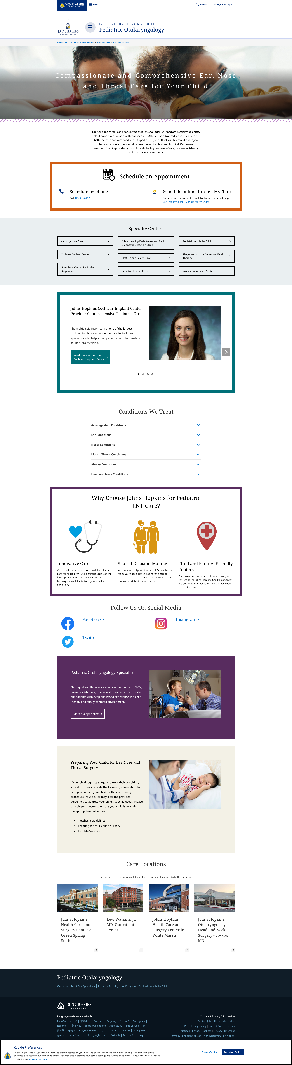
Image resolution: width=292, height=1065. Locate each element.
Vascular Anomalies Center (198, 271)
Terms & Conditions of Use (185, 1035)
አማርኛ (73, 1021)
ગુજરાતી (61, 1035)
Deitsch (115, 1035)
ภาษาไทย (74, 1035)
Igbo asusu (115, 1025)
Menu (94, 6)
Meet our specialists (86, 714)
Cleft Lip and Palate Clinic (136, 258)
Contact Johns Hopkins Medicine (216, 1021)
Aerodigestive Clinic (72, 241)
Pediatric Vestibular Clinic (197, 241)
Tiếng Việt (75, 1025)
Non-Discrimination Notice (219, 1035)
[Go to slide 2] (143, 374)
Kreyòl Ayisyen (87, 1030)
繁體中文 (85, 1021)
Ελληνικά (139, 1030)
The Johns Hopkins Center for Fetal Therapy (203, 256)
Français (98, 1021)
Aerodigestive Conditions (108, 425)
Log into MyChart (173, 201)
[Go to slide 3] (148, 374)
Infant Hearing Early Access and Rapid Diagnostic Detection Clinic (143, 243)
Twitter (89, 637)
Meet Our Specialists (83, 986)
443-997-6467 (82, 198)
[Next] (226, 352)
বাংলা (144, 1025)
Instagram (186, 619)
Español (61, 1021)
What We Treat (103, 42)
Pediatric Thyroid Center (136, 271)
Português (139, 1021)
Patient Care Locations (222, 1026)
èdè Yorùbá (132, 1025)
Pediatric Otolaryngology (131, 29)
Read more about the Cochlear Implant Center (89, 357)
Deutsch (114, 1030)
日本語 (60, 1030)
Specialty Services (121, 42)
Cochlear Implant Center (75, 254)
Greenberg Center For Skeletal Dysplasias (78, 269)
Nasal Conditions (103, 444)
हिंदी (105, 1035)
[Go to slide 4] (152, 374)
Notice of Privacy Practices (196, 1031)
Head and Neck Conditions (109, 474)
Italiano (61, 1025)
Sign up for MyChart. (197, 201)
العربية (102, 1030)
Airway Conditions (103, 464)
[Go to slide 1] (138, 374)
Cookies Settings (210, 1052)
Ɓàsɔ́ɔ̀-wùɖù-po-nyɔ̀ (95, 1025)
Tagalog (111, 1021)
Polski (126, 1030)
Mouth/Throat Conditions (108, 454)
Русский (124, 1021)
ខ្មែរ (124, 1035)
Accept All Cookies (233, 1052)
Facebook (92, 619)
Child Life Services (88, 831)
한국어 (71, 1030)
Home (60, 42)
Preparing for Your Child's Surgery (98, 826)
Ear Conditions (101, 435)
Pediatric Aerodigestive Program (117, 986)
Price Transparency (195, 1026)
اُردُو (86, 1035)
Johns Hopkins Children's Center (127, 23)
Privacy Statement (224, 1031)
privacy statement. (39, 1059)
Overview (62, 986)
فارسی (96, 1035)
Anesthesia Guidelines (91, 820)
